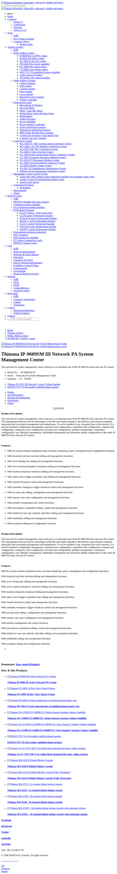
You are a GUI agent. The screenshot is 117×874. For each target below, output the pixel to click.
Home (10, 330)
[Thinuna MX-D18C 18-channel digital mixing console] (34, 796)
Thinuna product (15, 333)
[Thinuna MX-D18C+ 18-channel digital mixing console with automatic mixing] (46, 808)
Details (10, 392)
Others (10, 403)
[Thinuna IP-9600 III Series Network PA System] (31, 676)
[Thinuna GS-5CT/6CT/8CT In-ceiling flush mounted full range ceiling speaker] (46, 748)
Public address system (17, 335)
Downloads (12, 400)
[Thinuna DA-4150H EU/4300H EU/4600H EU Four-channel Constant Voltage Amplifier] (51, 724)
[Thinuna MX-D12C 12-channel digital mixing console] (34, 784)
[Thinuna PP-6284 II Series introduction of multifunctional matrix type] (42, 700)
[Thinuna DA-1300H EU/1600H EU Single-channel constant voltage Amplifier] (46, 712)
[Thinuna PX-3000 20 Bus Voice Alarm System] (31, 688)
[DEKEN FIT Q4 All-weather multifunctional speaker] (34, 736)
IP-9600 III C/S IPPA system (21, 338)
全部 (15, 35)
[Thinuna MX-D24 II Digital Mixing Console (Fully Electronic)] (38, 772)
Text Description (15, 395)
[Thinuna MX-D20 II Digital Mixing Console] (30, 760)
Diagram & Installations (18, 397)
